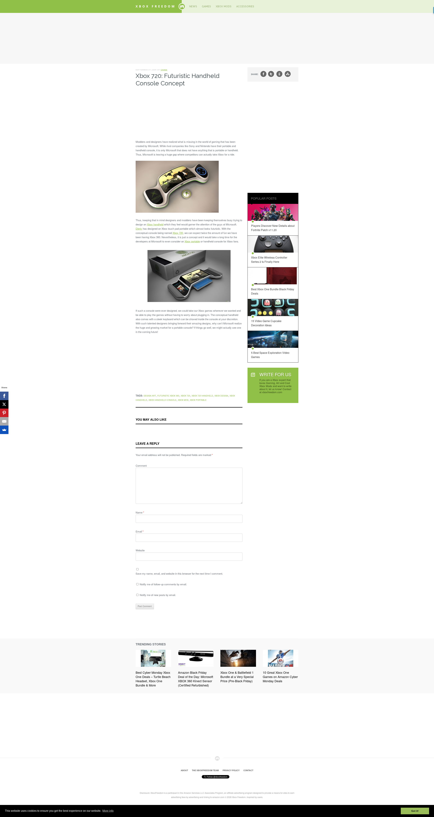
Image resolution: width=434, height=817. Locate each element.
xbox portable (198, 399)
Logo (182, 6)
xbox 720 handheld (202, 395)
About (184, 770)
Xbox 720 (178, 233)
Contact (248, 770)
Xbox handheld (155, 224)
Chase (164, 70)
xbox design (221, 395)
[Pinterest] (4, 413)
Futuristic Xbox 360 (168, 395)
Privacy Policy (231, 770)
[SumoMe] (4, 430)
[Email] (4, 421)
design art (150, 395)
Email (140, 531)
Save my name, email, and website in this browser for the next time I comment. (179, 573)
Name (140, 512)
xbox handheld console (162, 399)
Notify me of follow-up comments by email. (163, 584)
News (193, 6)
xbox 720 (185, 395)
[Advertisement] (217, 38)
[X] (4, 404)
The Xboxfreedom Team (205, 770)
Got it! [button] (415, 811)
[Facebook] (4, 396)
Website (140, 550)
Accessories (245, 6)
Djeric (139, 228)
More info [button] (108, 810)
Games (206, 6)
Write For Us (275, 374)
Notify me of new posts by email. (158, 595)
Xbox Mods (224, 6)
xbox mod (183, 399)
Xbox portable (192, 241)
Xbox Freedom (156, 6)
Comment (141, 465)
